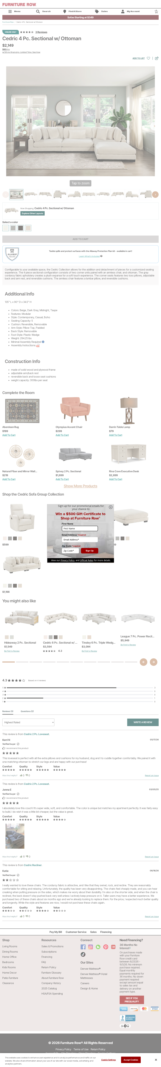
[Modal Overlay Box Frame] (80, 533)
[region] (80, 1060)
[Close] (156, 1059)
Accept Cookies (131, 1059)
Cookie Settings (108, 1059)
